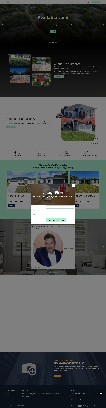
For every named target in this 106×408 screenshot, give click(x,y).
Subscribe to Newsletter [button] (56, 220)
